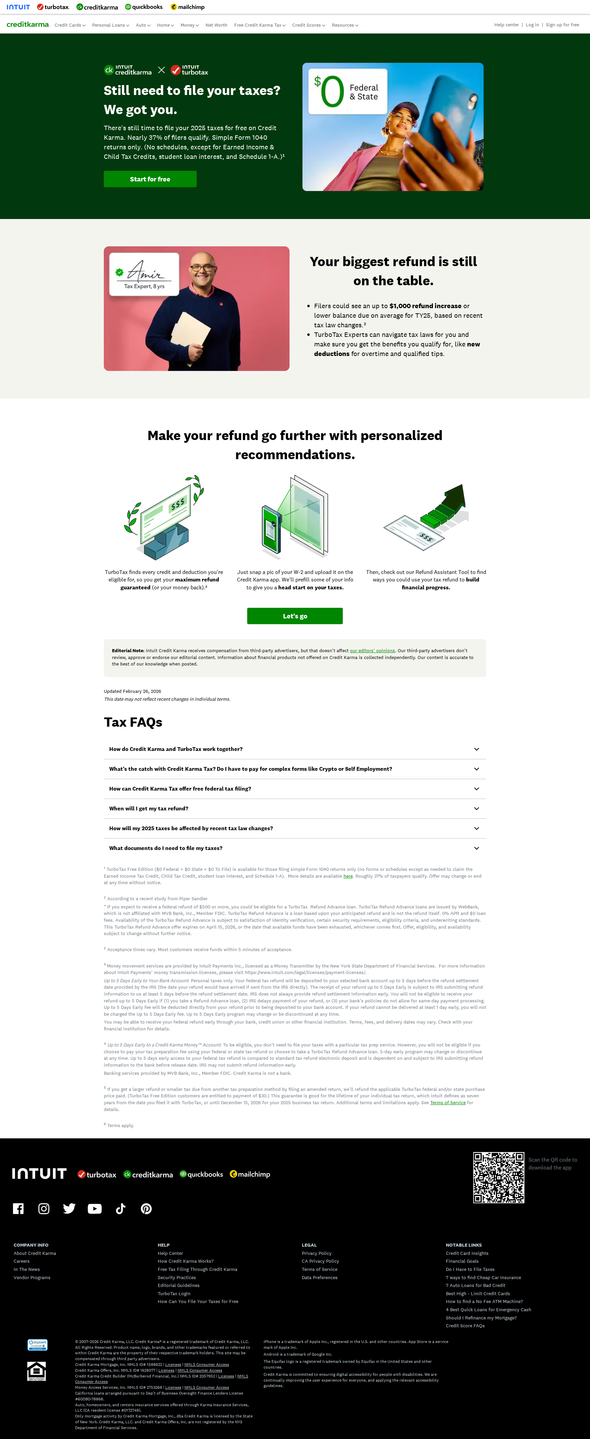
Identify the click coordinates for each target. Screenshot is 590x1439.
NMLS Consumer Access (206, 1364)
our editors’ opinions (372, 650)
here (348, 876)
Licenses (173, 1364)
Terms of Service (448, 1102)
